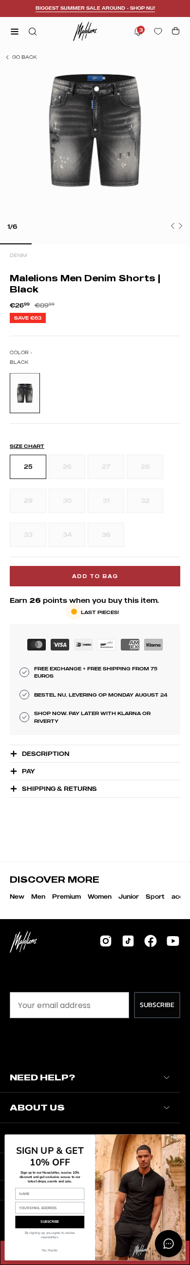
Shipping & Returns (59, 788)
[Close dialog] (179, 1140)
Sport (155, 896)
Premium (66, 896)
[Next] (180, 226)
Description (45, 753)
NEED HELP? (42, 1077)
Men (38, 896)
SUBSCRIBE (157, 1005)
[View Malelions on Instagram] (105, 941)
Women (100, 896)
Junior (128, 896)
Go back (24, 57)
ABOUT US (37, 1107)
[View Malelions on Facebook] (150, 941)
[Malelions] (85, 31)
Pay (28, 771)
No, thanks (49, 1250)
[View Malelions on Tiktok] (128, 941)
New (17, 896)
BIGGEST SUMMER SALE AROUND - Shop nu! (95, 8)
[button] (32, 31)
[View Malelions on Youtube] (173, 941)
